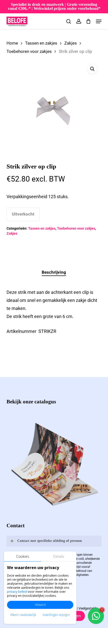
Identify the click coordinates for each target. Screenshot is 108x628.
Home (12, 43)
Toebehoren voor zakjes (29, 51)
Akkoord (40, 605)
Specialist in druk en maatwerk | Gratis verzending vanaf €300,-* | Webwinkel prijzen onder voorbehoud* (54, 6)
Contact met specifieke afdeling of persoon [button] (49, 541)
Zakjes (70, 43)
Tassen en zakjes (41, 43)
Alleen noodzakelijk (23, 615)
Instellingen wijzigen (56, 615)
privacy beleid (17, 591)
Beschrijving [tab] (54, 272)
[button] (98, 21)
